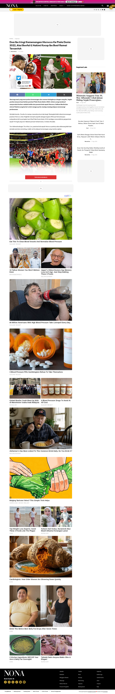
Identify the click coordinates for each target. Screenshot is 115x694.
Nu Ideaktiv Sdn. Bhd (92, 691)
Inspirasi (17, 38)
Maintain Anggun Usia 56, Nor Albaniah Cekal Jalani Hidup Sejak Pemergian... (89, 97)
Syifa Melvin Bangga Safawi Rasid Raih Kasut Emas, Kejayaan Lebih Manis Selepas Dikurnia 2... (91, 137)
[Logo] (12, 5)
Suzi (77, 102)
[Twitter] (98, 10)
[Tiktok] (100, 10)
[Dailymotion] (104, 10)
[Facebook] (94, 10)
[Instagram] (96, 10)
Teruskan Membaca (40, 177)
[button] (102, 6)
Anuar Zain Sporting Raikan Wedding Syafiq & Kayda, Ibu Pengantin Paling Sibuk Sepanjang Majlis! (91, 150)
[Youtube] (102, 10)
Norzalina (14, 51)
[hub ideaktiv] (107, 5)
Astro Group (105, 691)
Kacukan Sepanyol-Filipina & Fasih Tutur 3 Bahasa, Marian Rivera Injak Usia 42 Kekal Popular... (91, 123)
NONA (11, 38)
